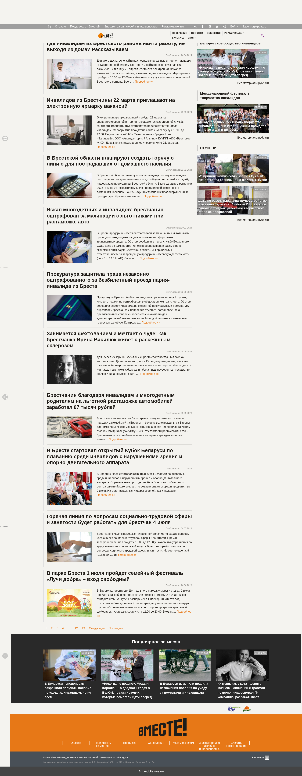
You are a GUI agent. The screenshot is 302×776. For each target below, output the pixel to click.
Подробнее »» (144, 81)
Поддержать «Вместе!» (85, 26)
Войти (234, 26)
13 (83, 628)
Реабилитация (234, 33)
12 (76, 628)
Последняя (116, 628)
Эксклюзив (180, 33)
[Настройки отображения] (49, 26)
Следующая (97, 628)
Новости (197, 33)
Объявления (156, 742)
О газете (60, 26)
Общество (214, 33)
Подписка (129, 742)
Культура (178, 38)
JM (267, 757)
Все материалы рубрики (253, 83)
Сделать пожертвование (236, 744)
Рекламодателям (173, 26)
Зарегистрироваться (255, 26)
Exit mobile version (151, 771)
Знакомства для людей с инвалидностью (131, 26)
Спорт (192, 38)
